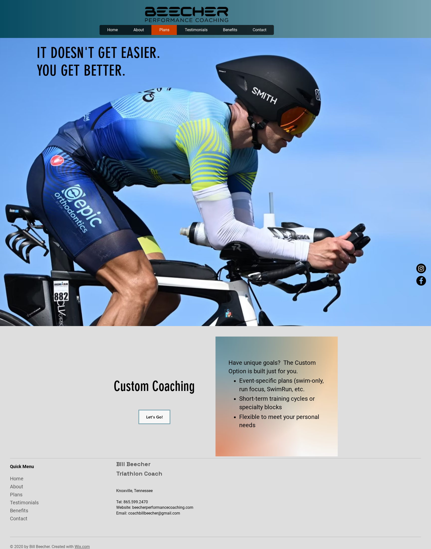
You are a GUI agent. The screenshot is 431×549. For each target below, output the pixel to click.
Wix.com (82, 546)
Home (16, 479)
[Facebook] (421, 281)
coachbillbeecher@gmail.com (154, 513)
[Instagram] (421, 268)
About (16, 487)
